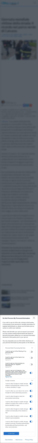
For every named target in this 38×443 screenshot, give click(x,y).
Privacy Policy (29, 439)
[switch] (31, 352)
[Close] (34, 318)
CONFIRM (11, 433)
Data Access (19, 439)
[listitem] (19, 348)
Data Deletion (9, 439)
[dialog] (19, 379)
